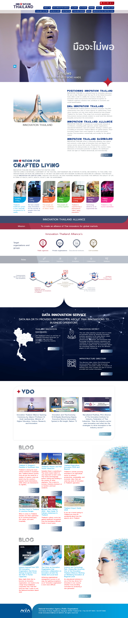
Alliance (74, 8)
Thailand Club (108, 8)
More (106, 155)
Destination (66, 11)
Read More (33, 490)
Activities (83, 8)
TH (104, 3)
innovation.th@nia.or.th (51, 613)
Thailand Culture (42, 11)
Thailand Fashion (78, 11)
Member (91, 8)
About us (47, 8)
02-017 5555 (90, 611)
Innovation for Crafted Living (103, 11)
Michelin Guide (55, 11)
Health (99, 8)
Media (89, 11)
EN (108, 3)
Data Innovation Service (61, 8)
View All (105, 434)
